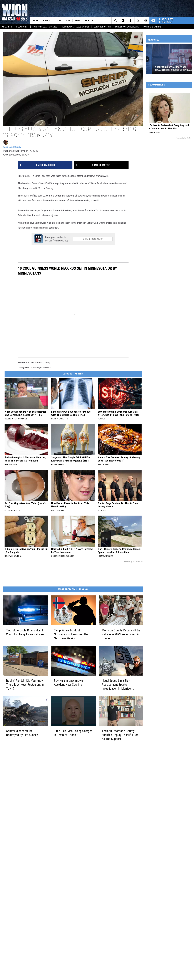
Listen (58, 20)
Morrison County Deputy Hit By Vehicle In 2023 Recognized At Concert (121, 634)
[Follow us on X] (138, 20)
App (68, 20)
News (77, 20)
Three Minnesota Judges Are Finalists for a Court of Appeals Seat (168, 68)
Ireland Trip (22, 27)
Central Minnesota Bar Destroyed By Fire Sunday (22, 733)
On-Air (46, 20)
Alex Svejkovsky (12, 146)
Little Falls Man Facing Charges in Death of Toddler (73, 733)
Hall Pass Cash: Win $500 (45, 27)
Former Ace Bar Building (127, 27)
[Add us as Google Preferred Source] (123, 20)
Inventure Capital (152, 27)
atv (32, 362)
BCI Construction (102, 27)
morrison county (42, 362)
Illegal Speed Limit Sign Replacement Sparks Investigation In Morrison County (117, 685)
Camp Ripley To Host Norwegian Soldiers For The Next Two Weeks (71, 634)
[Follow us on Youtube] (145, 20)
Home (35, 20)
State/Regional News (40, 367)
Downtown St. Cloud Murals (75, 27)
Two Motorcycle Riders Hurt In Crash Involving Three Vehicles (25, 632)
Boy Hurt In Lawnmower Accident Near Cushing (69, 682)
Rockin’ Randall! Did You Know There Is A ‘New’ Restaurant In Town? (25, 684)
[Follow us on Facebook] (130, 20)
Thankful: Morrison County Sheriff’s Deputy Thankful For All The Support (120, 734)
